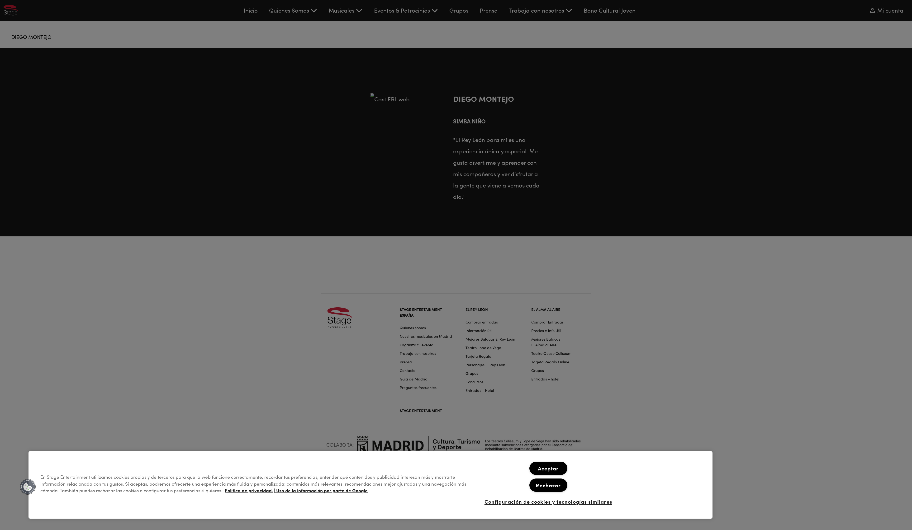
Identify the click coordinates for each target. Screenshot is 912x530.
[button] (27, 486)
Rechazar (548, 485)
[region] (370, 485)
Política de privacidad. (249, 490)
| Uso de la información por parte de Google (321, 490)
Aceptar (548, 468)
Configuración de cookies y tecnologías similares (548, 501)
